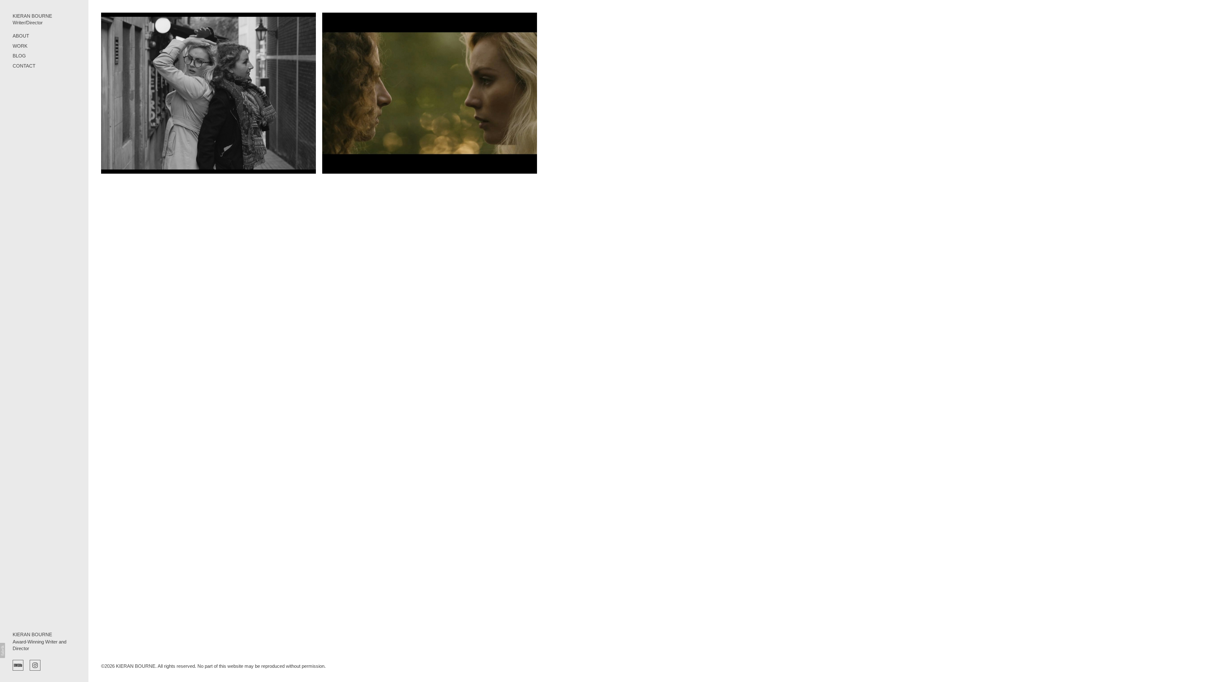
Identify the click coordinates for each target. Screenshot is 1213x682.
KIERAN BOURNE (32, 634)
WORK (20, 46)
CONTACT (24, 66)
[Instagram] (35, 664)
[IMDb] (18, 664)
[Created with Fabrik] (2, 650)
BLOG (19, 55)
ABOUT (21, 36)
